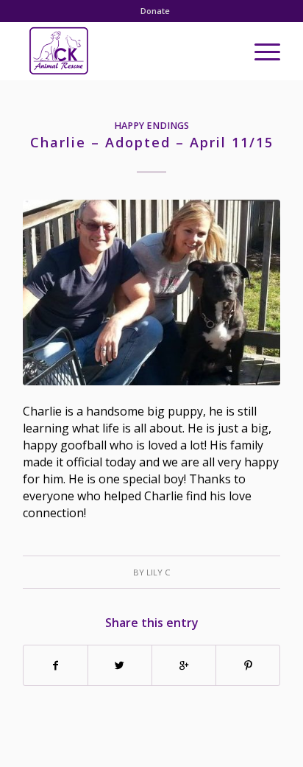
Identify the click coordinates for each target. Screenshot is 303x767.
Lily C (158, 572)
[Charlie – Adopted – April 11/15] (151, 293)
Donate (155, 10)
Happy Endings (151, 125)
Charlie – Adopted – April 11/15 (152, 142)
